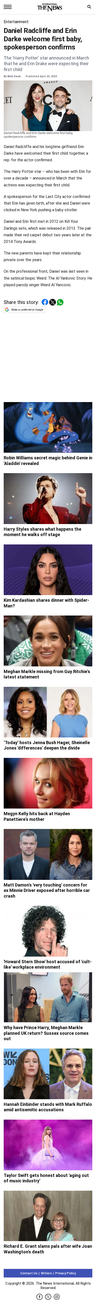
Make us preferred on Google (27, 309)
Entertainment (16, 21)
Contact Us (28, 1273)
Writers (46, 1273)
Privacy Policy (65, 1273)
